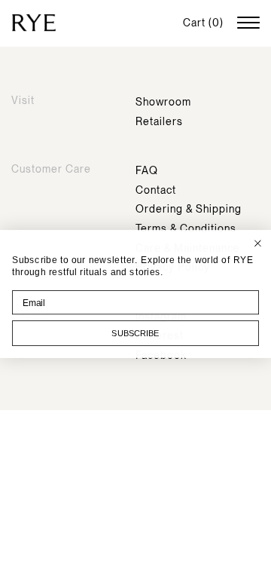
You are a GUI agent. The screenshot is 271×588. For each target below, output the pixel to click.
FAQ (147, 170)
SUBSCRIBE (135, 333)
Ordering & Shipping (189, 209)
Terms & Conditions (186, 228)
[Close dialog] (258, 243)
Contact (156, 190)
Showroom (163, 102)
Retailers (159, 121)
